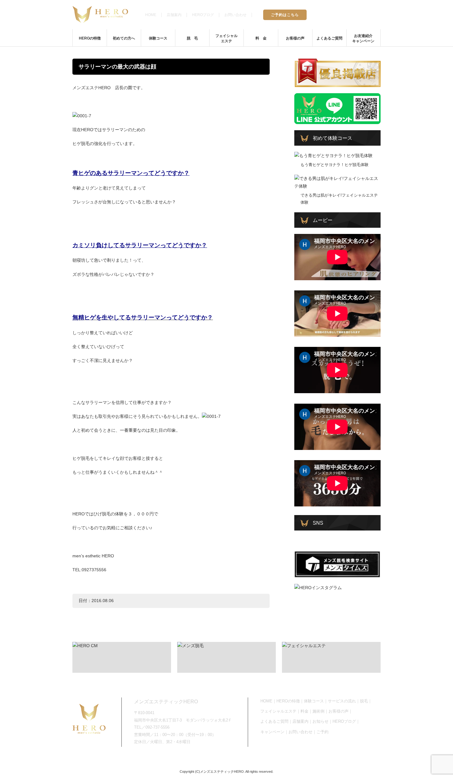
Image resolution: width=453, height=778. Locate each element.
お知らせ (320, 721)
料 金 (261, 38)
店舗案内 (174, 15)
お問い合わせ (235, 15)
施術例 (318, 711)
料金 (304, 711)
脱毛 (364, 701)
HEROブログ (203, 15)
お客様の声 (295, 38)
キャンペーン (272, 732)
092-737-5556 (357, 14)
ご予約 (322, 732)
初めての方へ (124, 38)
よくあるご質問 (329, 38)
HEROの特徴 (90, 38)
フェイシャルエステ (226, 38)
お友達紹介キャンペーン (363, 38)
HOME (150, 15)
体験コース (158, 38)
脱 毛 (192, 38)
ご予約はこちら (285, 15)
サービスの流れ (342, 701)
